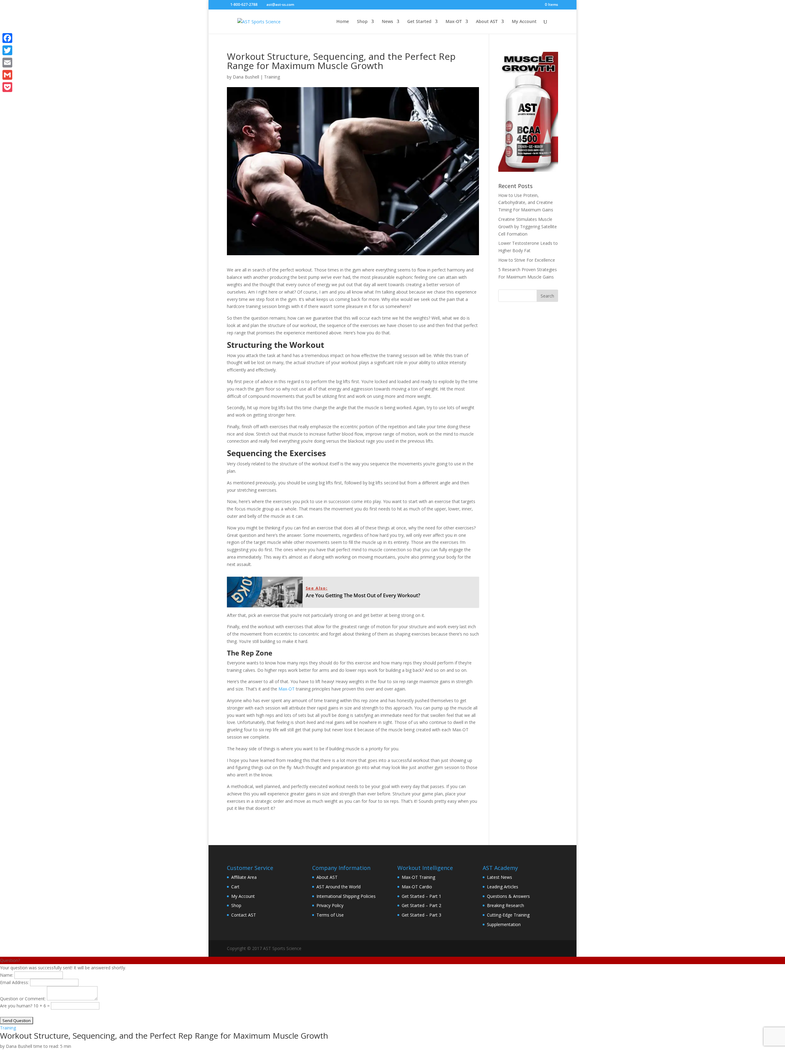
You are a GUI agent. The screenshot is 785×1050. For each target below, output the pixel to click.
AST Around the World (338, 887)
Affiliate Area (244, 877)
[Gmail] (7, 75)
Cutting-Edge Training (508, 915)
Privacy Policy (329, 905)
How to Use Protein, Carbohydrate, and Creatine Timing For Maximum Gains (525, 202)
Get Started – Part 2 (421, 905)
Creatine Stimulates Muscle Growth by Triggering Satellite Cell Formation (527, 226)
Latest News (499, 877)
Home (342, 21)
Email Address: (14, 982)
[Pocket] (7, 87)
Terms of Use (330, 915)
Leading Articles (502, 887)
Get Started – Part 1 (421, 896)
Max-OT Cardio (417, 887)
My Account (524, 21)
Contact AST (243, 915)
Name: (6, 975)
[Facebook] (7, 38)
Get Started (419, 21)
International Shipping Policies (346, 896)
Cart (235, 887)
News (387, 21)
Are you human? (16, 1006)
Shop (362, 21)
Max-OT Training (418, 877)
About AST (487, 21)
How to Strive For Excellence (526, 260)
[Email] (7, 62)
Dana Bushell (246, 77)
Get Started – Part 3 (421, 915)
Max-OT (454, 21)
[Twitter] (7, 50)
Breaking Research (505, 905)
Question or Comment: (23, 999)
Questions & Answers (508, 896)
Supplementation (504, 924)
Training (272, 77)
